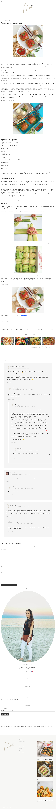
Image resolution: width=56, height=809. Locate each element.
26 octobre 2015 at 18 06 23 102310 (23, 389)
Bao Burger (40, 779)
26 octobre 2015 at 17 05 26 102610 (20, 368)
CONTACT (21, 755)
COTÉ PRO (22, 752)
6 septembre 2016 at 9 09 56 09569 (20, 507)
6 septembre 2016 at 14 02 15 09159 (23, 524)
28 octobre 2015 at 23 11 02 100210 (20, 474)
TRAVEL (21, 750)
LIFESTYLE (22, 746)
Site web (3, 578)
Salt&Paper (17, 807)
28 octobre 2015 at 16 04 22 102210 (25, 406)
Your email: (4, 708)
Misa (14, 388)
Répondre (8, 382)
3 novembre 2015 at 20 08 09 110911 (27, 450)
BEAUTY (21, 743)
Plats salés (7, 20)
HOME (20, 739)
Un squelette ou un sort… (46, 329)
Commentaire (5, 549)
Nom (2, 566)
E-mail (3, 572)
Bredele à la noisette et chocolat (46, 759)
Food (2, 20)
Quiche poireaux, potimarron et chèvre (48, 346)
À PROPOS (22, 741)
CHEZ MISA (28, 8)
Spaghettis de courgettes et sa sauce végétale (16, 329)
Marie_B (12, 473)
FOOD (20, 748)
